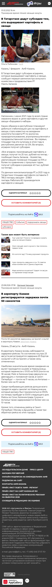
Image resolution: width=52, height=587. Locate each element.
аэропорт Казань (28, 341)
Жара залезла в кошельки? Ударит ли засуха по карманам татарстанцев (29, 271)
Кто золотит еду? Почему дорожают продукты (30, 254)
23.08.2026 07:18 (8, 285)
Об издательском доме (15, 470)
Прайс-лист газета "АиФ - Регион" (20, 487)
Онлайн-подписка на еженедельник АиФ (24, 477)
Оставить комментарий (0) (26, 203)
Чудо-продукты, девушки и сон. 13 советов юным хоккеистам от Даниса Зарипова (29, 263)
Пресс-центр (36, 470)
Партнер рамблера (24, 574)
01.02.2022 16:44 (8, 10)
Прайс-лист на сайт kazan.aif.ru (20, 491)
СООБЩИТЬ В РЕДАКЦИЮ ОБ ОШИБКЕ (21, 501)
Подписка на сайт (12, 480)
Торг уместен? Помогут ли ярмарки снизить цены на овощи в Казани (29, 239)
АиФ (21, 64)
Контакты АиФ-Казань (14, 484)
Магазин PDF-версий (13, 473)
